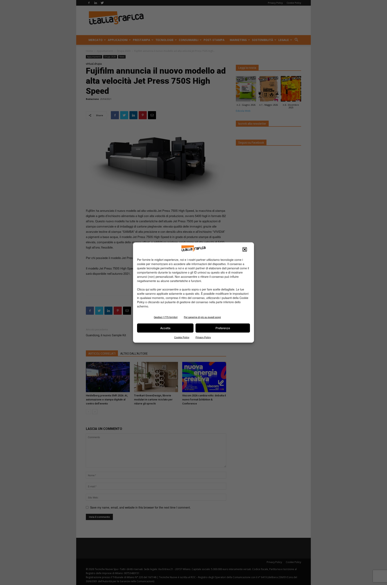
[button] (245, 249)
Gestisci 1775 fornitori (166, 317)
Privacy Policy (203, 337)
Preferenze (222, 328)
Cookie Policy (181, 337)
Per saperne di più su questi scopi (202, 317)
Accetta (165, 328)
